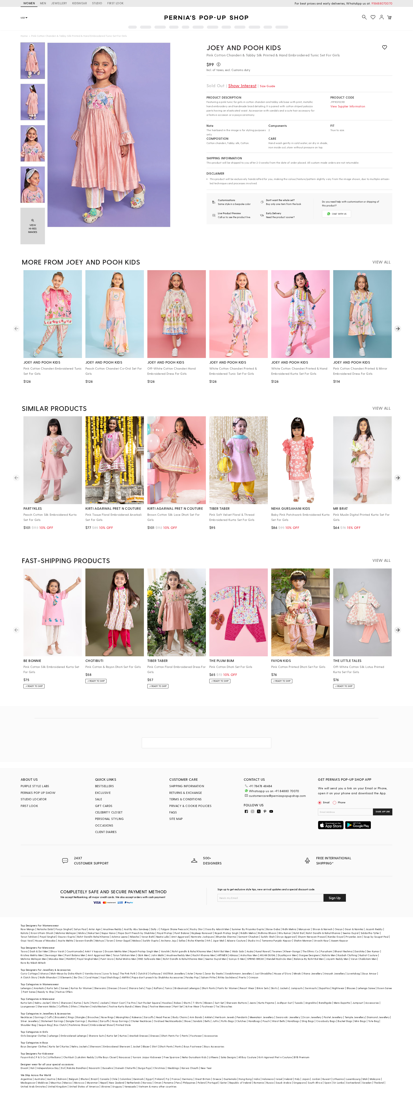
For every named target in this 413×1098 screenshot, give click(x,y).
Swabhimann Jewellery (239, 973)
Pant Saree (29, 991)
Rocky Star (196, 929)
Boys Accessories (214, 1046)
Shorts (187, 1002)
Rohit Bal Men (222, 951)
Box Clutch (60, 1025)
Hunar (199, 973)
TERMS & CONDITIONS (185, 799)
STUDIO (97, 3)
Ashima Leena (119, 936)
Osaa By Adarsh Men (217, 929)
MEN (43, 3)
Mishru (82, 933)
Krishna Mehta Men (32, 955)
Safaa (182, 940)
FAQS (173, 812)
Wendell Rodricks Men (279, 958)
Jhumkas (93, 1021)
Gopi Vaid (27, 940)
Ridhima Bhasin (267, 933)
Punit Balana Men (75, 955)
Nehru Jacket (42, 1002)
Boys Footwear (193, 1046)
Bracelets (60, 1017)
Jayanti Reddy (373, 929)
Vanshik (165, 951)
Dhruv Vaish (57, 951)
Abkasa (233, 955)
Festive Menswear (160, 1006)
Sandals (197, 1021)
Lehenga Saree (366, 988)
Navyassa (124, 1057)
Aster (190, 973)
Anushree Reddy (112, 929)
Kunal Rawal (263, 951)
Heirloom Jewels (224, 1017)
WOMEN (29, 3)
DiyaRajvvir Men (287, 955)
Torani (110, 940)
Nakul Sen (93, 933)
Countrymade (74, 951)
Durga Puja (144, 1068)
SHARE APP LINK (383, 811)
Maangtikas (123, 1017)
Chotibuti (68, 1057)
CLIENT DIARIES (106, 832)
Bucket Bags (345, 1021)
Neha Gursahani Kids (194, 1057)
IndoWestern (99, 1006)
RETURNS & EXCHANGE (185, 792)
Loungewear (28, 1006)
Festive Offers (64, 991)
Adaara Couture (236, 940)
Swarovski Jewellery (288, 1017)
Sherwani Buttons (236, 1002)
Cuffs (49, 1017)
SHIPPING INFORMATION (186, 786)
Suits (86, 1002)
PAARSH (70, 958)
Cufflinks (63, 1006)
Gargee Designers (309, 955)
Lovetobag (353, 973)
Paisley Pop (192, 977)
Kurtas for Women (81, 988)
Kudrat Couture (368, 955)
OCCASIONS (104, 825)
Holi (32, 1068)
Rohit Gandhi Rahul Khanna (93, 936)
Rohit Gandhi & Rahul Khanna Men (183, 958)
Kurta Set (112, 1035)
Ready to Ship (46, 991)
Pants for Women (227, 988)
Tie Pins (131, 1002)
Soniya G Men (237, 958)
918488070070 (381, 3)
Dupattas (324, 988)
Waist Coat (118, 1002)
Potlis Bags (227, 1021)
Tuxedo (298, 1002)
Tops (149, 988)
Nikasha (134, 936)
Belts (207, 1021)
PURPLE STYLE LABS (35, 786)
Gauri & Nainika (354, 929)
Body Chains (180, 1017)
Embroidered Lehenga (74, 1035)
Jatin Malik (157, 955)
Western (85, 1006)
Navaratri (94, 1068)
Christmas (159, 1068)
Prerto (242, 977)
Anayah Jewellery (334, 973)
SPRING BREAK (255, 958)
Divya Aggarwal (286, 936)
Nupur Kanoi (109, 933)
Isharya (44, 973)
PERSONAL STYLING (109, 819)
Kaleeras (137, 1017)
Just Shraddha (263, 973)
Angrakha (311, 1002)
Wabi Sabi (238, 951)
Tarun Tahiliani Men (124, 955)
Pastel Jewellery (333, 1017)
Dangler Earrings (75, 1021)
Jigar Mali (219, 940)
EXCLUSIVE (103, 792)
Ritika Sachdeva (227, 977)
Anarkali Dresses (138, 1035)
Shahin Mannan (303, 940)
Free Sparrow (172, 1057)
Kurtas (77, 1002)
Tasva (24, 951)
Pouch (266, 1021)
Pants (94, 1002)
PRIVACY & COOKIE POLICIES (190, 806)
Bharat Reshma (343, 951)
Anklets (209, 1017)
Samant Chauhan (248, 936)
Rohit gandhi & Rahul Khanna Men (191, 951)
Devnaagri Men (54, 955)
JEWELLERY (59, 3)
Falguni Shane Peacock (174, 929)
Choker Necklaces (141, 1021)
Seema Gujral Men (216, 958)
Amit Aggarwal (180, 936)
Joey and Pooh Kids (243, 47)
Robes (177, 1002)
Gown (123, 988)
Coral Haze (91, 977)
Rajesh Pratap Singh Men (144, 951)
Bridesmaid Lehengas (187, 988)
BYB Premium (301, 1057)
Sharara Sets (136, 988)
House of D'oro (282, 973)
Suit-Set (219, 1002)
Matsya (99, 940)
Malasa (136, 940)
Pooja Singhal (63, 929)
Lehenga (54, 1035)
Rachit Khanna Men (204, 955)
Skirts (274, 988)
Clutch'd (142, 973)
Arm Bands (196, 1017)
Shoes (187, 1021)
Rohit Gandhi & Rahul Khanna (323, 933)
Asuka (250, 951)
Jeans (252, 1002)
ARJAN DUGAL (268, 955)
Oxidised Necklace (165, 1021)
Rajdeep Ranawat (202, 933)
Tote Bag (373, 1021)
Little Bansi (54, 1057)
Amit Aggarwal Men (99, 955)
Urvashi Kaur (321, 940)
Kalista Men (329, 955)
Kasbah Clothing (347, 955)
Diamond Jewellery (378, 1017)
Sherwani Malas (46, 1006)
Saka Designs (228, 1057)
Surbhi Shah (268, 936)
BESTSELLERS (104, 786)
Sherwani (66, 1002)
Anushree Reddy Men (178, 955)
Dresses (112, 988)
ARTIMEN (222, 955)
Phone (341, 802)
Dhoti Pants (208, 988)
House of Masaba (45, 940)
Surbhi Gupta (151, 940)
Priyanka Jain (354, 936)
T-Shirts (197, 1002)
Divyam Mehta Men (116, 951)
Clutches (241, 1021)
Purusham (326, 951)
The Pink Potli (128, 973)
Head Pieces (163, 1017)
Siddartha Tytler (370, 933)
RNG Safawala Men (149, 958)
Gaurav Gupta (66, 936)
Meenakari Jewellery (262, 1017)
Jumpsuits (297, 988)
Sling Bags (308, 1021)
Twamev (277, 951)
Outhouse (154, 973)
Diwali (24, 1068)
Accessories (372, 1002)
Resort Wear (247, 988)
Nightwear (338, 988)
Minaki (297, 973)
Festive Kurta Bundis (121, 1006)
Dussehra (107, 1068)
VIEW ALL (381, 262)
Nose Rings (107, 1017)
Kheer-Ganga (292, 951)
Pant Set (178, 1006)
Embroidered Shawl (102, 1025)
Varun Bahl (147, 936)
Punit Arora (107, 958)
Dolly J (155, 929)
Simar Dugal (123, 940)
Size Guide (267, 86)
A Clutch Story (29, 977)
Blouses (351, 988)
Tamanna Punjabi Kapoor (277, 940)
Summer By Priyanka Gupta (248, 929)
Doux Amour (369, 973)
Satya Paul (80, 929)
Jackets (284, 988)
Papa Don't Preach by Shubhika (136, 933)
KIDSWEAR (79, 3)
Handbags (254, 1021)
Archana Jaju (169, 940)
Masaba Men (56, 958)
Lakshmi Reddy (85, 1057)
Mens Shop (141, 1006)
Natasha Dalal (45, 929)
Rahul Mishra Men (126, 958)
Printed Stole (123, 1025)
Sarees (64, 988)
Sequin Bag (45, 1025)
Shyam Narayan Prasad (312, 936)
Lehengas (26, 988)
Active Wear (192, 1006)
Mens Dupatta (342, 1002)
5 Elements (65, 977)
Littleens (214, 1057)
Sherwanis (100, 988)
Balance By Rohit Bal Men (309, 958)
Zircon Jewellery (311, 1017)
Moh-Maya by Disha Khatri (66, 973)
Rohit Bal (298, 933)
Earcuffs (149, 1017)
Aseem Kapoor (339, 940)
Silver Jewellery (30, 1021)
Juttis (215, 1021)
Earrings (39, 1017)
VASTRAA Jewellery (174, 973)
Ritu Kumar (285, 933)
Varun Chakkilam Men (363, 958)
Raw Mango (28, 929)
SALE (98, 799)
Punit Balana (181, 933)
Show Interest (242, 85)
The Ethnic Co (310, 951)
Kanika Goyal (336, 936)
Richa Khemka (196, 940)
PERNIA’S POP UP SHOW (38, 792)
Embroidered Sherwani (116, 1046)
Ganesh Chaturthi (125, 1068)
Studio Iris (254, 940)
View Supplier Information (347, 106)
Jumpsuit (357, 1002)
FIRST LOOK (115, 3)
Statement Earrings (52, 1021)
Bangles (81, 1017)
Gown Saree (384, 988)
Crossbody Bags (326, 1021)
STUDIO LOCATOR (34, 799)
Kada (179, 1021)
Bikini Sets (263, 988)
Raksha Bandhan (77, 1068)
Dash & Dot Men (39, 951)
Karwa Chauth (190, 1068)
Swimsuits (311, 988)
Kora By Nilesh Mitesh (33, 962)
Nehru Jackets (79, 1046)
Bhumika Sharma (226, 936)
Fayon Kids (27, 1057)
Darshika (359, 951)
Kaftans (158, 988)
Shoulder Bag (28, 1025)
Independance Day (48, 1068)
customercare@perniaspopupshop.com (277, 796)
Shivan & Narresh (322, 929)
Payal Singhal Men (87, 958)
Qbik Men (143, 955)
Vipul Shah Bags (109, 977)
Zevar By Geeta (214, 973)
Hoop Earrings (120, 1021)
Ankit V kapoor (94, 951)
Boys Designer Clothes (34, 1046)
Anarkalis (39, 988)
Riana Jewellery (313, 973)
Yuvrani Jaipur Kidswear (147, 1057)
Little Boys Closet (106, 1057)
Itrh (208, 940)
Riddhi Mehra (248, 933)
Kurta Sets (53, 988)
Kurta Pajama (266, 1002)
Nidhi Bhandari (48, 977)
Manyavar (304, 929)
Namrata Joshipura (202, 936)
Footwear (207, 1006)
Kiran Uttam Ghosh (42, 933)
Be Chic (78, 977)
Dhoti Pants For (170, 1035)
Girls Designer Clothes (33, 1035)
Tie (217, 1006)
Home (24, 35)
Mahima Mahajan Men (34, 958)
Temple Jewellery (355, 1017)
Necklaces (26, 1017)
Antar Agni (95, 929)
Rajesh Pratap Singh (226, 933)
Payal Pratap (164, 933)
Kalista (25, 933)
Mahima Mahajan (65, 933)
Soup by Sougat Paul (376, 936)
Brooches (226, 1006)
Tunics (168, 988)
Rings (71, 1017)
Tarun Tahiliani (29, 936)
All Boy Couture (247, 1057)
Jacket (136, 1046)
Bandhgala (325, 1002)
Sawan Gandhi (84, 940)
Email (326, 802)
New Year (206, 1068)
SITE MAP (176, 819)
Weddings (173, 1068)
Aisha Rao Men (248, 955)
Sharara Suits (97, 1035)
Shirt (154, 1046)
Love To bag (110, 973)
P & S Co (41, 1057)
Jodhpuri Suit (284, 1002)
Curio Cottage (29, 973)
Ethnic (74, 1006)
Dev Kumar (373, 951)
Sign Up (335, 898)
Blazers (208, 1002)
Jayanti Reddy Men (337, 958)
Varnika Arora (93, 973)
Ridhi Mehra (289, 929)
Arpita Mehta (65, 940)
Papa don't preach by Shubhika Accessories (157, 977)
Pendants (242, 1017)
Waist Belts (278, 1021)
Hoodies (167, 1002)
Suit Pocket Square (149, 1002)
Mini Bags (360, 1021)
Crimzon (253, 977)
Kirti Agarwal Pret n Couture (275, 1057)
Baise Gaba (273, 929)
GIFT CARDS (103, 806)
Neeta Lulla (162, 936)
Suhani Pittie (208, 977)
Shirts (55, 1002)
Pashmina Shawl (78, 1025)
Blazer (146, 1046)
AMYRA (126, 977)
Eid (63, 1068)
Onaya (339, 929)
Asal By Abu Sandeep (136, 929)
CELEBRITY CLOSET (109, 812)
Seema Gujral (351, 933)
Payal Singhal (47, 936)
